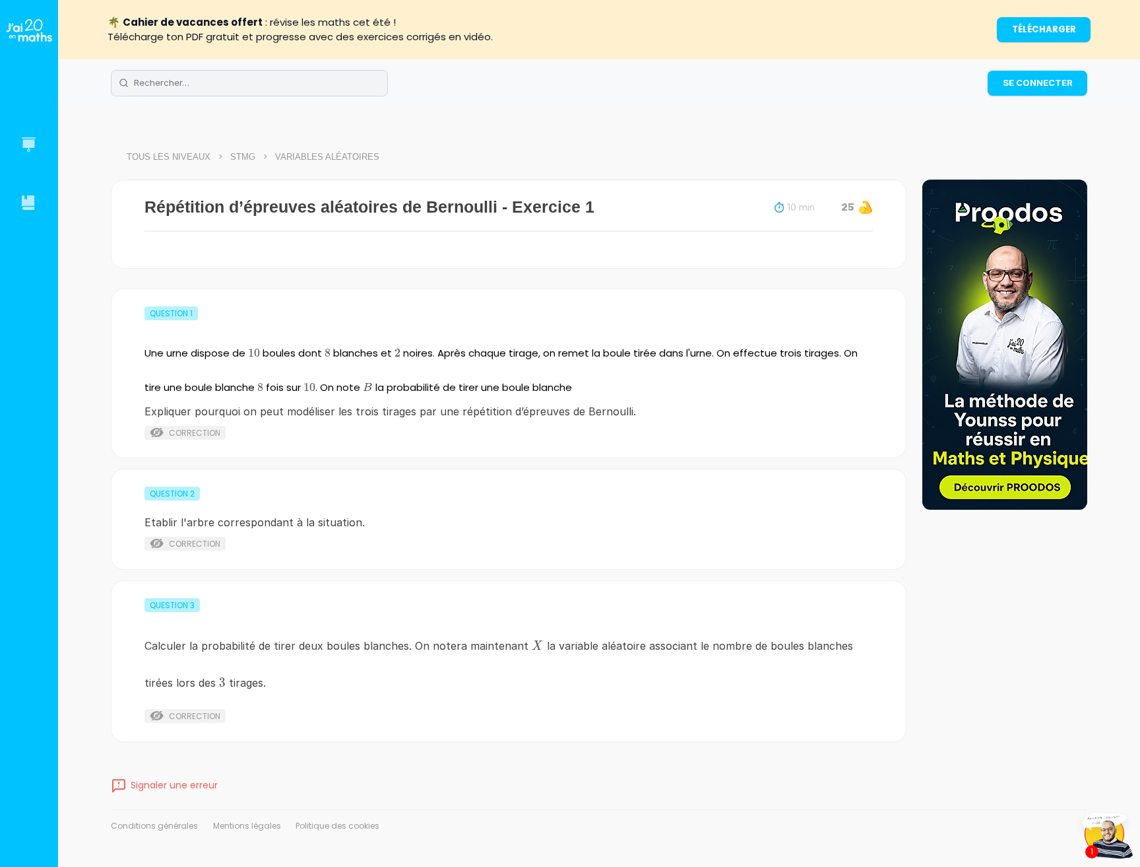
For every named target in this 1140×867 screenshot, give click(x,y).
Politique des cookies (337, 825)
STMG (242, 157)
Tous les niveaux (168, 157)
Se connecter (1038, 82)
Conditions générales (154, 825)
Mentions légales (247, 825)
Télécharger (1044, 29)
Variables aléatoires (327, 157)
